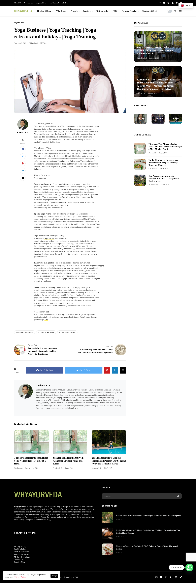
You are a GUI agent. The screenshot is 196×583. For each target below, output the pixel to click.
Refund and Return (21, 554)
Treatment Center (150, 11)
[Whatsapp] (189, 567)
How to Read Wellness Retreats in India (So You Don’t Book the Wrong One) (149, 516)
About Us (17, 3)
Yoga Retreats (19, 23)
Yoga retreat (49, 238)
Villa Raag (61, 11)
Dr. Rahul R (141, 93)
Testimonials (102, 11)
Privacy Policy (20, 547)
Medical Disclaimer (22, 557)
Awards (74, 11)
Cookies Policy (20, 549)
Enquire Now (41, 3)
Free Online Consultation (58, 3)
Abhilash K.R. (23, 132)
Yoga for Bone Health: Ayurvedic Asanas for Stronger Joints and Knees (68, 461)
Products (87, 11)
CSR (115, 11)
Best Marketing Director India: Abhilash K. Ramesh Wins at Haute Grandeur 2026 (155, 50)
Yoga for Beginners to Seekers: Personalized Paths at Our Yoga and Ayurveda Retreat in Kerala (109, 461)
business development (25, 332)
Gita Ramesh (18, 468)
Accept (54, 576)
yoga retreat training (68, 332)
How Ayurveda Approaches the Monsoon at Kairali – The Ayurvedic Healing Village (164, 178)
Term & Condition (21, 552)
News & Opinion (129, 11)
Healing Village (44, 11)
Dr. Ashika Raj (142, 58)
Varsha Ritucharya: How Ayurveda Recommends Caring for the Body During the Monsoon (163, 162)
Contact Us (28, 3)
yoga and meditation (46, 332)
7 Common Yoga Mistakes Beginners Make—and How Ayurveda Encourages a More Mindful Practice (165, 146)
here (46, 320)
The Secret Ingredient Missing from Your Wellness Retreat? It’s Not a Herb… (31, 461)
